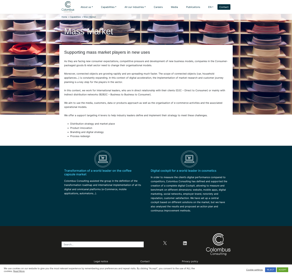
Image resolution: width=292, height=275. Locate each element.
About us (86, 7)
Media (174, 7)
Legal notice (101, 261)
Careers (158, 7)
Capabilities (108, 7)
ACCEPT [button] (282, 269)
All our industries (134, 7)
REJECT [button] (270, 269)
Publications (193, 7)
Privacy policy (190, 261)
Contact (224, 7)
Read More (19, 271)
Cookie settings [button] (254, 269)
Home (64, 17)
